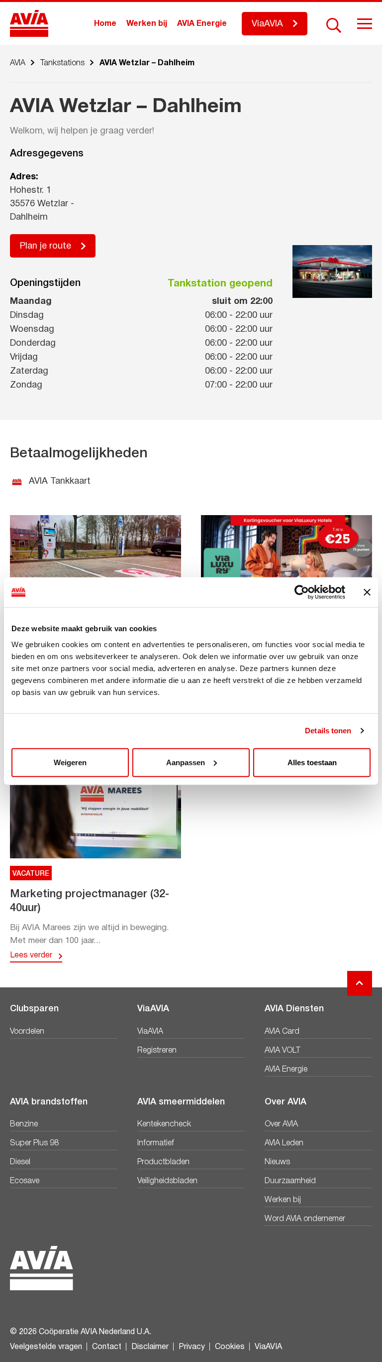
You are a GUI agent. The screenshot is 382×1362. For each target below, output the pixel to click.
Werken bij (146, 23)
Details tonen (328, 730)
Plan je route (45, 246)
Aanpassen (185, 762)
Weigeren (70, 762)
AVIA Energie (202, 23)
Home (105, 23)
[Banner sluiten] (367, 592)
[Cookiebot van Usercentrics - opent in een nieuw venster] (301, 592)
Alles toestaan (312, 762)
